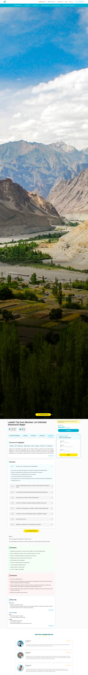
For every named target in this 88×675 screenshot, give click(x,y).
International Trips (17, 5)
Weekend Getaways (56, 5)
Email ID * (62, 449)
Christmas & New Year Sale (68, 5)
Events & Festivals (46, 5)
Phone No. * (62, 445)
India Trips (27, 5)
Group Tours (35, 5)
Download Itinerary (32, 530)
